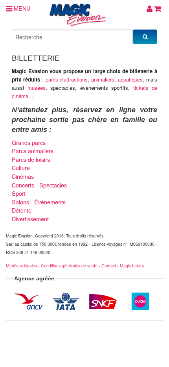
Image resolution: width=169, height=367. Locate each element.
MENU (21, 8)
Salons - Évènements (39, 202)
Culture (21, 167)
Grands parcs (29, 142)
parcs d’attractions (67, 79)
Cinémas (23, 176)
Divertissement (30, 219)
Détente (21, 210)
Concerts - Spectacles (39, 185)
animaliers (102, 79)
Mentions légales (21, 266)
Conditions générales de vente (69, 266)
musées (37, 87)
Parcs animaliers (32, 150)
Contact (108, 266)
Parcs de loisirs (31, 159)
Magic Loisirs (132, 266)
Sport (19, 193)
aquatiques (130, 79)
